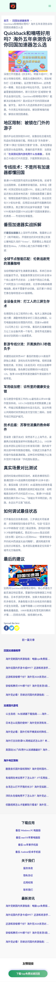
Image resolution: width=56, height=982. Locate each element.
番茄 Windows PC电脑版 (28, 830)
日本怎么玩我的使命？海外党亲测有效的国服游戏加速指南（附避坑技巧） (28, 723)
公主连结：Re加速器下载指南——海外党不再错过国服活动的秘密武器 (28, 714)
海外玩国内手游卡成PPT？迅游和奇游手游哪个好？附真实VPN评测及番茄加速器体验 (28, 668)
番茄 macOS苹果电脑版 (28, 837)
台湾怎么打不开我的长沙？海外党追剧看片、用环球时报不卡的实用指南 (28, 787)
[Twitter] (11, 628)
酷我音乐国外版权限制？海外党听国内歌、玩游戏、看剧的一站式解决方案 (28, 769)
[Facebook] (6, 628)
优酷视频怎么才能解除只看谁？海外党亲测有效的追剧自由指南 (28, 804)
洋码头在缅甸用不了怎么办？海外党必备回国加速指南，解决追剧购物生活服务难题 (28, 796)
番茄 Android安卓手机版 (28, 852)
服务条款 (28, 868)
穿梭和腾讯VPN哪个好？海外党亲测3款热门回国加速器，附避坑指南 (28, 686)
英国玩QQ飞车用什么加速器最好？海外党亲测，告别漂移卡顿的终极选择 (28, 749)
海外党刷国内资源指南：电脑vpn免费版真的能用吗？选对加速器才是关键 (28, 659)
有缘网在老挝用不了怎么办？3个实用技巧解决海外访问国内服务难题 (28, 778)
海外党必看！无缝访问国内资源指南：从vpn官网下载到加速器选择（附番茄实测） (28, 695)
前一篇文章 (28, 640)
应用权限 (28, 882)
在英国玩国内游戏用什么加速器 (25, 154)
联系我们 (28, 889)
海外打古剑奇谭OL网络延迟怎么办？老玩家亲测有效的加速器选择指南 (28, 741)
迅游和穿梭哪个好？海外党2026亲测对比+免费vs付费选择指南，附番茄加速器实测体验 (28, 677)
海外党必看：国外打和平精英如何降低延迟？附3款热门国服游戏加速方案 (28, 732)
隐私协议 (28, 875)
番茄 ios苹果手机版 (28, 845)
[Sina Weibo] (16, 628)
